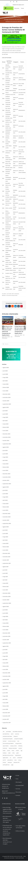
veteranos (10, 761)
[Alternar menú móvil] (25, 13)
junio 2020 (5, 611)
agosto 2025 (6, 406)
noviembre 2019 (6, 635)
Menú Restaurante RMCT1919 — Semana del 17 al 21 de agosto (7, 839)
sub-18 (4, 758)
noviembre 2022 (7, 515)
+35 (3, 730)
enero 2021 (5, 588)
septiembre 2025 (7, 402)
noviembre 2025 (6, 396)
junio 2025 (5, 412)
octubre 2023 (6, 479)
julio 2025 (5, 409)
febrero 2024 (6, 465)
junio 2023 (5, 492)
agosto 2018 (5, 684)
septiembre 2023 (7, 482)
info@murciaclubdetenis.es (8, 791)
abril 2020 (5, 618)
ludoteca (4, 751)
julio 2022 (5, 528)
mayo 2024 (5, 455)
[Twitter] (4, 796)
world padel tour (6, 763)
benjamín (16, 735)
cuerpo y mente (13, 744)
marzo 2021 (5, 582)
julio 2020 (5, 608)
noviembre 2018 (6, 675)
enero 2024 (5, 469)
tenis (15, 758)
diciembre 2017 (6, 711)
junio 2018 (5, 691)
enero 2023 (5, 509)
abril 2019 (5, 658)
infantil (17, 749)
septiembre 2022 (7, 522)
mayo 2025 (5, 416)
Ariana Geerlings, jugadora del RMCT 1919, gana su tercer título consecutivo (7, 809)
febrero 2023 (6, 505)
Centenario (16, 293)
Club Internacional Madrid (8, 742)
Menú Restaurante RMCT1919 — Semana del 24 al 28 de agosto (7, 818)
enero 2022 (5, 548)
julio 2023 (5, 489)
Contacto (18, 794)
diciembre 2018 (6, 671)
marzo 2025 (5, 422)
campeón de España (18, 737)
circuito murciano (11, 739)
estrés (4, 749)
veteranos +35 (16, 761)
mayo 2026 (5, 376)
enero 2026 (5, 389)
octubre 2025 (6, 399)
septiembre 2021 (7, 562)
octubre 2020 (6, 598)
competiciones (18, 742)
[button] (3, 327)
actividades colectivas (17, 730)
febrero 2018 (6, 704)
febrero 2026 (6, 386)
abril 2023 (5, 499)
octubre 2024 (6, 439)
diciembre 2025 (6, 392)
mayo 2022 (5, 535)
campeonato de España (7, 737)
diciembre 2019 (6, 631)
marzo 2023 (5, 502)
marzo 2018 (5, 701)
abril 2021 (5, 578)
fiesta (13, 749)
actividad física (6, 732)
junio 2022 (5, 532)
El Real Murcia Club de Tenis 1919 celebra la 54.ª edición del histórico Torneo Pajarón (20, 330)
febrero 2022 (6, 545)
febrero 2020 (6, 625)
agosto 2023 (6, 485)
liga (21, 749)
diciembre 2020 (6, 592)
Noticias (3, 295)
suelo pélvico (10, 758)
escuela (20, 746)
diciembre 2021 (6, 552)
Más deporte (19, 780)
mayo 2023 (5, 495)
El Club (17, 774)
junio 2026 (5, 373)
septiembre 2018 (7, 681)
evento (8, 749)
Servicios (18, 787)
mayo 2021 (5, 575)
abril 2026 (5, 379)
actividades (8, 730)
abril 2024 (5, 459)
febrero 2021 (6, 585)
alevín (12, 732)
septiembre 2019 (7, 641)
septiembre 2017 (7, 721)
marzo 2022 (5, 542)
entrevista (5, 746)
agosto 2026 (6, 366)
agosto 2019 (5, 645)
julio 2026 (5, 369)
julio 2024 (5, 449)
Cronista (5, 783)
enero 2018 (5, 708)
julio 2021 (5, 568)
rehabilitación (18, 754)
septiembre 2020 (7, 601)
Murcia (7, 787)
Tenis (17, 777)
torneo (19, 758)
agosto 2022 (6, 525)
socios (14, 756)
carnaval (4, 739)
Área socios (18, 790)
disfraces (20, 744)
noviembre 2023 (7, 475)
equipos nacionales (13, 746)
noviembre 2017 (6, 714)
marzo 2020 (5, 621)
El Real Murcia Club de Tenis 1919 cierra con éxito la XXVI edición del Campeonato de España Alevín (7, 829)
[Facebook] (2, 796)
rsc (10, 756)
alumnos (17, 732)
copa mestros (5, 744)
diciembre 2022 (6, 512)
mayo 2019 (5, 655)
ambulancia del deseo (7, 735)
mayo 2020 (5, 615)
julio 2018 (5, 688)
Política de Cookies (20, 829)
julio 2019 (5, 648)
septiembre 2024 (7, 442)
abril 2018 (5, 698)
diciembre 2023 (6, 472)
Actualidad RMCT (20, 784)
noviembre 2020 (7, 595)
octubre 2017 (6, 718)
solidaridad (19, 756)
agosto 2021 (5, 565)
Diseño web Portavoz (19, 856)
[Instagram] (6, 796)
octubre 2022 (6, 519)
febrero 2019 (6, 665)
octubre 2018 (6, 678)
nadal (9, 751)
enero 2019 (5, 668)
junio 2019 (5, 651)
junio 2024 (5, 452)
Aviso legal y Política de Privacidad (20, 825)
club (18, 739)
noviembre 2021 (6, 555)
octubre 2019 (6, 638)
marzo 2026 (5, 382)
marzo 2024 (5, 462)
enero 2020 (5, 628)
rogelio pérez (5, 756)
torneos (4, 761)
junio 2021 (5, 572)
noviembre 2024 (6, 436)
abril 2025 (5, 419)
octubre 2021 (6, 558)
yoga (12, 763)
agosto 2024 (6, 446)
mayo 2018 (5, 694)
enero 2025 (5, 429)
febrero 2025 (6, 426)
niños (13, 751)
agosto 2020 (6, 605)
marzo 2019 (5, 661)
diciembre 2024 (6, 432)
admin (5, 293)
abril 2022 (5, 538)
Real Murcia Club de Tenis (8, 754)
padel (17, 751)
